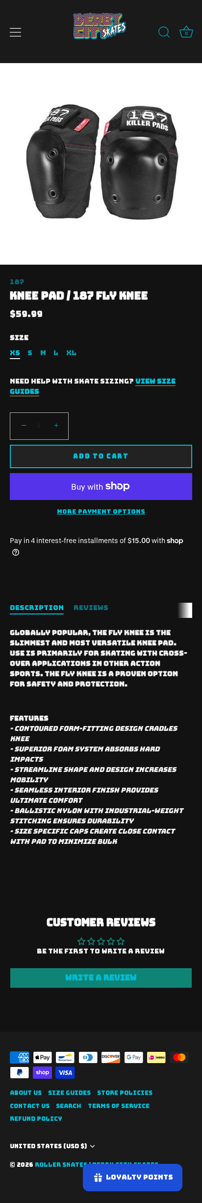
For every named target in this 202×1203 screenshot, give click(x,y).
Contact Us (30, 1106)
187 (17, 281)
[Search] (164, 34)
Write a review (101, 978)
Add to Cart (101, 456)
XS (15, 353)
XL (71, 353)
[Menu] (15, 32)
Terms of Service (119, 1106)
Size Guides (69, 1093)
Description (37, 607)
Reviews (91, 607)
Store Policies (124, 1093)
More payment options (101, 511)
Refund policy (36, 1119)
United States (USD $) (48, 1146)
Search (68, 1106)
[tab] (42, 608)
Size (19, 338)
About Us (26, 1093)
